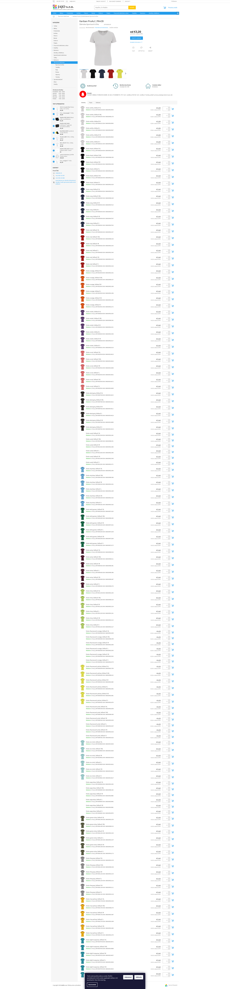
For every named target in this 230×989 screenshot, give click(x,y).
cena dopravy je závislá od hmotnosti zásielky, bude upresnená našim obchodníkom (65, 182)
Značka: (113, 28)
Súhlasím (139, 977)
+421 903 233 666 (60, 178)
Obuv (55, 82)
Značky (56, 84)
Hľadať (132, 7)
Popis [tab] (90, 103)
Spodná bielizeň (58, 79)
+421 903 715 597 (60, 176)
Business (56, 50)
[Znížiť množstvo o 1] (169, 110)
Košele (55, 33)
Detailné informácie (135, 42)
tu (104, 980)
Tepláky (57, 67)
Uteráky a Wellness (59, 53)
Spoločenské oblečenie (60, 55)
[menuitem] (54, 13)
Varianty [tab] (83, 103)
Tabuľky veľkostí (101, 1)
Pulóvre (56, 41)
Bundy (55, 38)
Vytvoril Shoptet (173, 985)
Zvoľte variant (136, 38)
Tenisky (57, 77)
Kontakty (127, 1)
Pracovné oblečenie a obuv (61, 45)
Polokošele (57, 31)
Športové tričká (59, 65)
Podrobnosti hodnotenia (101, 28)
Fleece (55, 36)
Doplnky (56, 48)
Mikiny (55, 28)
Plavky (57, 72)
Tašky (55, 58)
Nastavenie (92, 985)
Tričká (55, 26)
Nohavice (56, 60)
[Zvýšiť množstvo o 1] (169, 108)
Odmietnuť (128, 977)
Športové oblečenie (59, 62)
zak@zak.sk (58, 173)
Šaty (56, 70)
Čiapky (55, 43)
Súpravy (57, 75)
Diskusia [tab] (98, 103)
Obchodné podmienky (115, 1)
